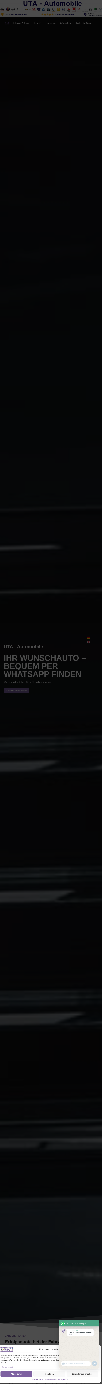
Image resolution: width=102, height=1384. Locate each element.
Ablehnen (49, 1374)
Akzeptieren (16, 1374)
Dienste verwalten (8, 1367)
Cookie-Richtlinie (37, 1380)
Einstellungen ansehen (82, 1374)
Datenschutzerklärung (52, 1380)
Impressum (64, 1380)
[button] (97, 1349)
